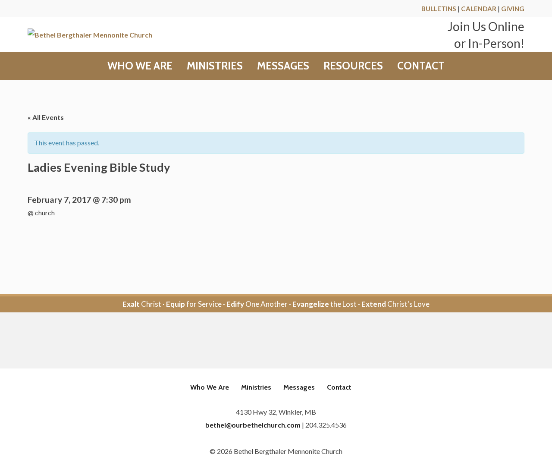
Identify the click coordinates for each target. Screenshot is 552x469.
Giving (512, 9)
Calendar (478, 9)
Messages (283, 66)
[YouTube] (288, 341)
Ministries (215, 66)
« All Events (46, 117)
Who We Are (139, 66)
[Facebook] (264, 341)
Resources (353, 66)
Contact (421, 66)
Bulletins (438, 9)
